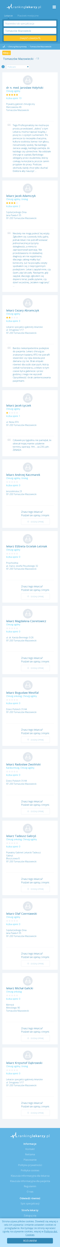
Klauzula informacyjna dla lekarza (30, 1175)
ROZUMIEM (30, 1240)
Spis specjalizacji (30, 1203)
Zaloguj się (30, 1215)
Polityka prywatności (30, 1165)
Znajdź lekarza (29, 38)
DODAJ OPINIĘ (37, 521)
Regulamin (30, 1186)
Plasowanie (30, 1159)
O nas (30, 1191)
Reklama (30, 1154)
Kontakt (30, 1149)
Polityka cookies (30, 1170)
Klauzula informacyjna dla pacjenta (30, 1181)
